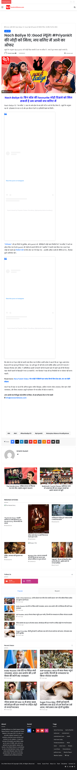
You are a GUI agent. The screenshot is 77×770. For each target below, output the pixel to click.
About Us (53, 763)
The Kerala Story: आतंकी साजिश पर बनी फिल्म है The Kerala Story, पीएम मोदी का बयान (13, 520)
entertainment (65, 733)
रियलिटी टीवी (20, 250)
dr (9, 433)
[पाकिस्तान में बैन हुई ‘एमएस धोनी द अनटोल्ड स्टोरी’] (62, 510)
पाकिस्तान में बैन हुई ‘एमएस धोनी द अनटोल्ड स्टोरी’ (62, 518)
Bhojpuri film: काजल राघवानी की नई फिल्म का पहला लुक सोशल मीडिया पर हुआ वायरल (37, 557)
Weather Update (58, 755)
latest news (62, 746)
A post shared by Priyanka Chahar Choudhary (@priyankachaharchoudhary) (29, 210)
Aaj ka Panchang (58, 730)
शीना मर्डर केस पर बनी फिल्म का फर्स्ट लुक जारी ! (38, 536)
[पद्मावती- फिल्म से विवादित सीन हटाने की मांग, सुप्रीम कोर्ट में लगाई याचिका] (62, 550)
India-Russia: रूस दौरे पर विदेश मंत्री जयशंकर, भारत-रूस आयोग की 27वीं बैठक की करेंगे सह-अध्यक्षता (20, 673)
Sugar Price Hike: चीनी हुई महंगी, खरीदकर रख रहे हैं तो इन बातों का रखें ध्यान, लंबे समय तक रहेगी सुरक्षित (56, 705)
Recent (57, 591)
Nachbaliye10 (26, 433)
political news (57, 752)
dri (16, 433)
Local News (57, 749)
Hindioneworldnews (59, 742)
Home (7, 27)
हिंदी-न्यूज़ (67, 755)
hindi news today (58, 739)
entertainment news (59, 736)
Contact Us (72, 763)
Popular (20, 591)
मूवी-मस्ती (12, 27)
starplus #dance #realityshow (58, 433)
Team (58, 763)
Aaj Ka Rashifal (69, 730)
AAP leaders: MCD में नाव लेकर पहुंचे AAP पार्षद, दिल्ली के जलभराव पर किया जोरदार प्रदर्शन (34, 2)
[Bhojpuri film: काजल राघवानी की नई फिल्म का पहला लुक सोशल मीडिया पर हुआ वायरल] (38, 548)
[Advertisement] (35, 16)
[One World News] (15, 7)
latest (55, 746)
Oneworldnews (67, 749)
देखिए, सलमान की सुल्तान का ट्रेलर (13, 556)
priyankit (39, 433)
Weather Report (68, 752)
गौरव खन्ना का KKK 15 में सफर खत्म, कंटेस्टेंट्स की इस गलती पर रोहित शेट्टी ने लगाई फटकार (44, 623)
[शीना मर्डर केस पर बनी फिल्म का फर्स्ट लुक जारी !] (38, 518)
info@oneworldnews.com (16, 398)
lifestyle (70, 746)
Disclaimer (64, 763)
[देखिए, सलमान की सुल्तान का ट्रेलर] (14, 548)
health (68, 736)
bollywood (56, 733)
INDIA (68, 742)
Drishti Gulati (11, 53)
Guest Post (45, 763)
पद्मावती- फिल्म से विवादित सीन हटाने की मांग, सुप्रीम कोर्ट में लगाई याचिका (61, 561)
